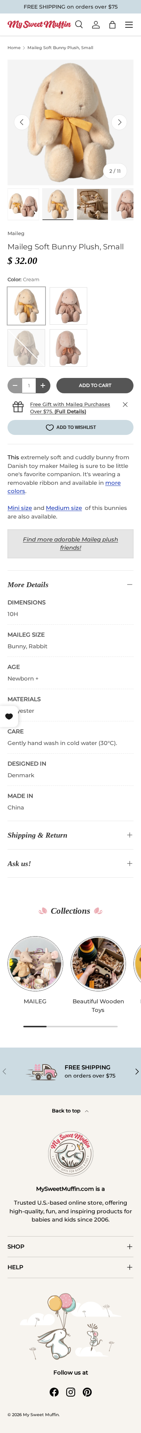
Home (14, 48)
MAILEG (35, 1001)
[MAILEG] (35, 964)
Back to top (67, 1111)
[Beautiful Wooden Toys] (98, 964)
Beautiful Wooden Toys (98, 1005)
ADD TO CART (95, 385)
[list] (70, 122)
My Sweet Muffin (41, 1414)
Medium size (64, 507)
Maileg (16, 233)
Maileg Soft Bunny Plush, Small (60, 47)
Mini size (20, 507)
